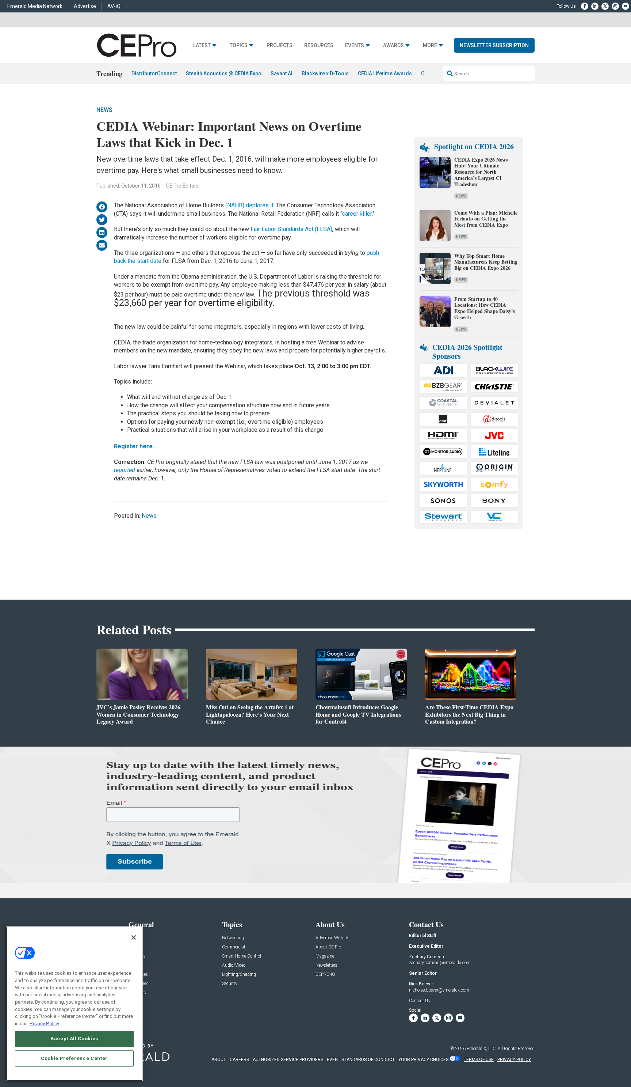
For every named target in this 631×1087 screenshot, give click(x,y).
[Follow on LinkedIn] (595, 6)
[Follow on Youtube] (625, 6)
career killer (357, 213)
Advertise (85, 6)
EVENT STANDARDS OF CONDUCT (361, 1059)
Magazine (325, 956)
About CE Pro (328, 947)
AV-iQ (114, 6)
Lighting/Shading (239, 974)
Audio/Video (233, 965)
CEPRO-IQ (325, 974)
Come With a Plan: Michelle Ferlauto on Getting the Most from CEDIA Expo (485, 219)
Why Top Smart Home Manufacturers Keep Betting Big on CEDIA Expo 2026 (485, 262)
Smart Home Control (241, 956)
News (104, 109)
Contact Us (419, 1000)
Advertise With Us (332, 938)
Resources (318, 45)
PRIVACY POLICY (514, 1059)
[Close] (134, 937)
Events (354, 45)
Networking (233, 938)
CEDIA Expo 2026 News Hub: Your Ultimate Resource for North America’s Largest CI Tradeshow (481, 172)
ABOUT (218, 1059)
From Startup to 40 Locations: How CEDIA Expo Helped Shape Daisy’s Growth (484, 308)
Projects (279, 45)
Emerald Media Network (34, 6)
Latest (202, 45)
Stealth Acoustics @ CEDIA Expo (223, 73)
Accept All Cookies (74, 1038)
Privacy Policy (44, 1023)
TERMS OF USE (479, 1059)
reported (124, 470)
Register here (133, 446)
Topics (239, 45)
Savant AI (281, 73)
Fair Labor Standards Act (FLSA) (291, 229)
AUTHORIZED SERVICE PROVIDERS (288, 1059)
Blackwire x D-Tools (325, 73)
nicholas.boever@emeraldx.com (439, 990)
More (430, 45)
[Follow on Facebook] (584, 6)
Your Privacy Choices (423, 1059)
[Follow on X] (605, 6)
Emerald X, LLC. (482, 1048)
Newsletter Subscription (494, 45)
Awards (393, 45)
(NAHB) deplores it (249, 205)
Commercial (233, 947)
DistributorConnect (154, 73)
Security (229, 983)
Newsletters (326, 965)
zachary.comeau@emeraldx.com (440, 962)
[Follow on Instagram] (615, 6)
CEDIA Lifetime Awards (385, 73)
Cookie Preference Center (74, 1058)
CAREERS (239, 1059)
